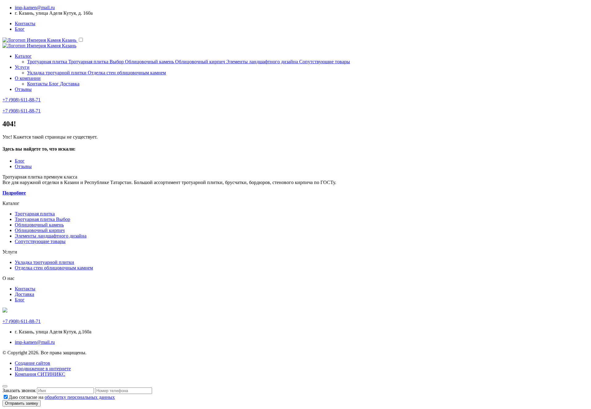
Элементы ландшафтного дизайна (50, 235)
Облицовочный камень (39, 224)
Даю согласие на (62, 397)
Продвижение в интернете (43, 368)
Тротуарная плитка (35, 213)
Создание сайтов (32, 363)
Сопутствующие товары (40, 241)
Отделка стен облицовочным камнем (54, 267)
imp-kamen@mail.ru (35, 7)
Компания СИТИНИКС (40, 374)
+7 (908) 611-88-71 (21, 99)
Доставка (24, 294)
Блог (20, 29)
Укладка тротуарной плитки (44, 262)
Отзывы (23, 89)
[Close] (4, 386)
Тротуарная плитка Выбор (42, 219)
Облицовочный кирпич (40, 230)
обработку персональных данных (80, 397)
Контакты (25, 23)
